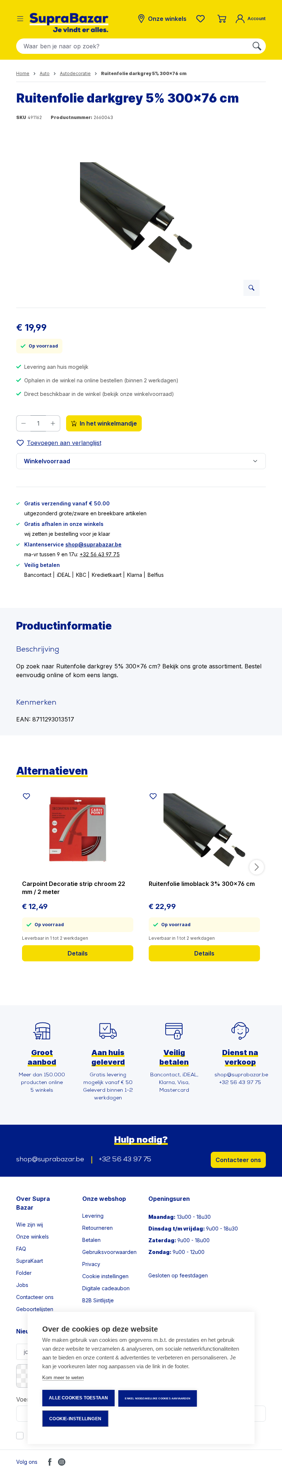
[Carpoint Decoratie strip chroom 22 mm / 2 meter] (77, 830)
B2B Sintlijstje (98, 1300)
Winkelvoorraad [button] (47, 461)
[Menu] (20, 19)
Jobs (22, 1285)
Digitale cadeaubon (106, 1288)
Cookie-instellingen (75, 1418)
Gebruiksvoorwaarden (109, 1252)
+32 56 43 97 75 (100, 554)
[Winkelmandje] (222, 18)
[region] (141, 223)
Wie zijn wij (29, 1224)
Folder (24, 1273)
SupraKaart (29, 1261)
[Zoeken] (257, 46)
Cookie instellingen (105, 1276)
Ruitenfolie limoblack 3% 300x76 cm (202, 883)
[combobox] (132, 46)
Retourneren (97, 1228)
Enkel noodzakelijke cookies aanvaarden (157, 1398)
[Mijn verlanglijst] (202, 18)
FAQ (21, 1249)
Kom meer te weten (63, 1377)
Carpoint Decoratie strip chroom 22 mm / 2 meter (73, 887)
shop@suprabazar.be (93, 544)
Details (78, 953)
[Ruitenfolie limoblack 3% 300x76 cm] (204, 830)
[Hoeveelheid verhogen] (53, 423)
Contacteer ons (238, 1160)
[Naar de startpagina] (69, 22)
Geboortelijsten (34, 1309)
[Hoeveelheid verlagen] (23, 423)
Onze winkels (32, 1236)
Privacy (91, 1264)
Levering (93, 1216)
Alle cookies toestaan (78, 1397)
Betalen (91, 1240)
